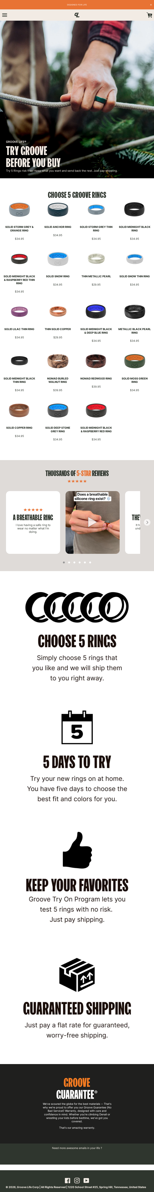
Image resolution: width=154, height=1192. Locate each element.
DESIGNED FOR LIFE (77, 5)
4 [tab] (79, 562)
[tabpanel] (33, 522)
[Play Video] (93, 522)
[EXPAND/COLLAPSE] (4, 15)
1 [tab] (64, 562)
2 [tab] (69, 562)
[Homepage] (77, 15)
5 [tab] (85, 562)
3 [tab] (74, 562)
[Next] (147, 522)
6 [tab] (90, 562)
